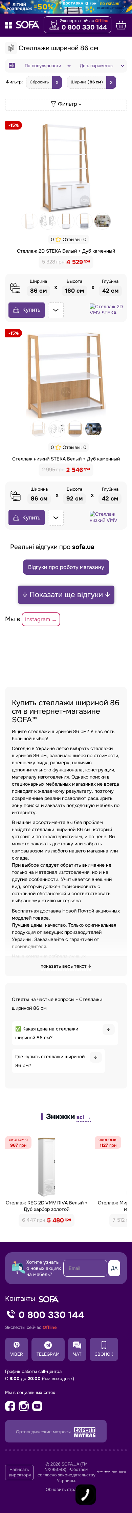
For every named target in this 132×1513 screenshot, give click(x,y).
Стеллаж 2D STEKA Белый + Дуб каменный (66, 251)
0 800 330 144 (84, 27)
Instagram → (41, 619)
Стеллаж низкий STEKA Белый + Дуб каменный (66, 459)
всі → (83, 1117)
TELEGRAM (48, 1354)
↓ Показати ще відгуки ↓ (66, 595)
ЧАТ (77, 1354)
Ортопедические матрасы (44, 1432)
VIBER (16, 1354)
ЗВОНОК (104, 1354)
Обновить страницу (66, 1489)
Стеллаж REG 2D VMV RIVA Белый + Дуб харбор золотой (47, 1206)
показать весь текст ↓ (66, 966)
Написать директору (20, 1472)
